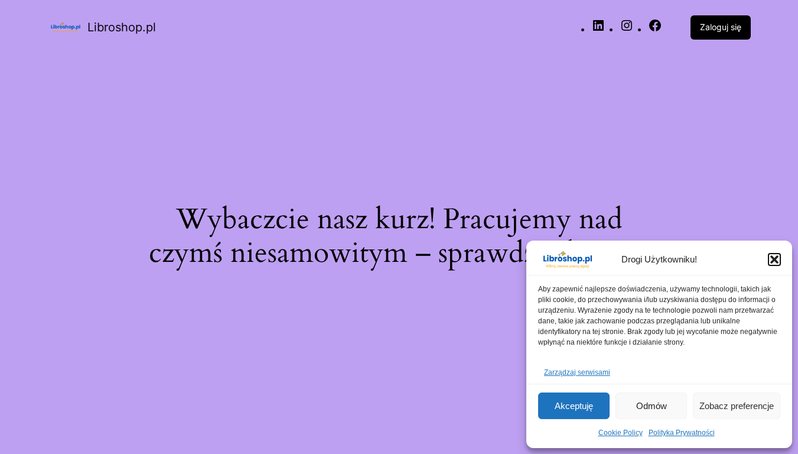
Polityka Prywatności (682, 433)
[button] (774, 259)
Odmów (651, 406)
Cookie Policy (620, 433)
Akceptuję (574, 406)
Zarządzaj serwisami (577, 372)
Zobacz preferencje (736, 406)
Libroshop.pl (121, 27)
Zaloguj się (720, 27)
